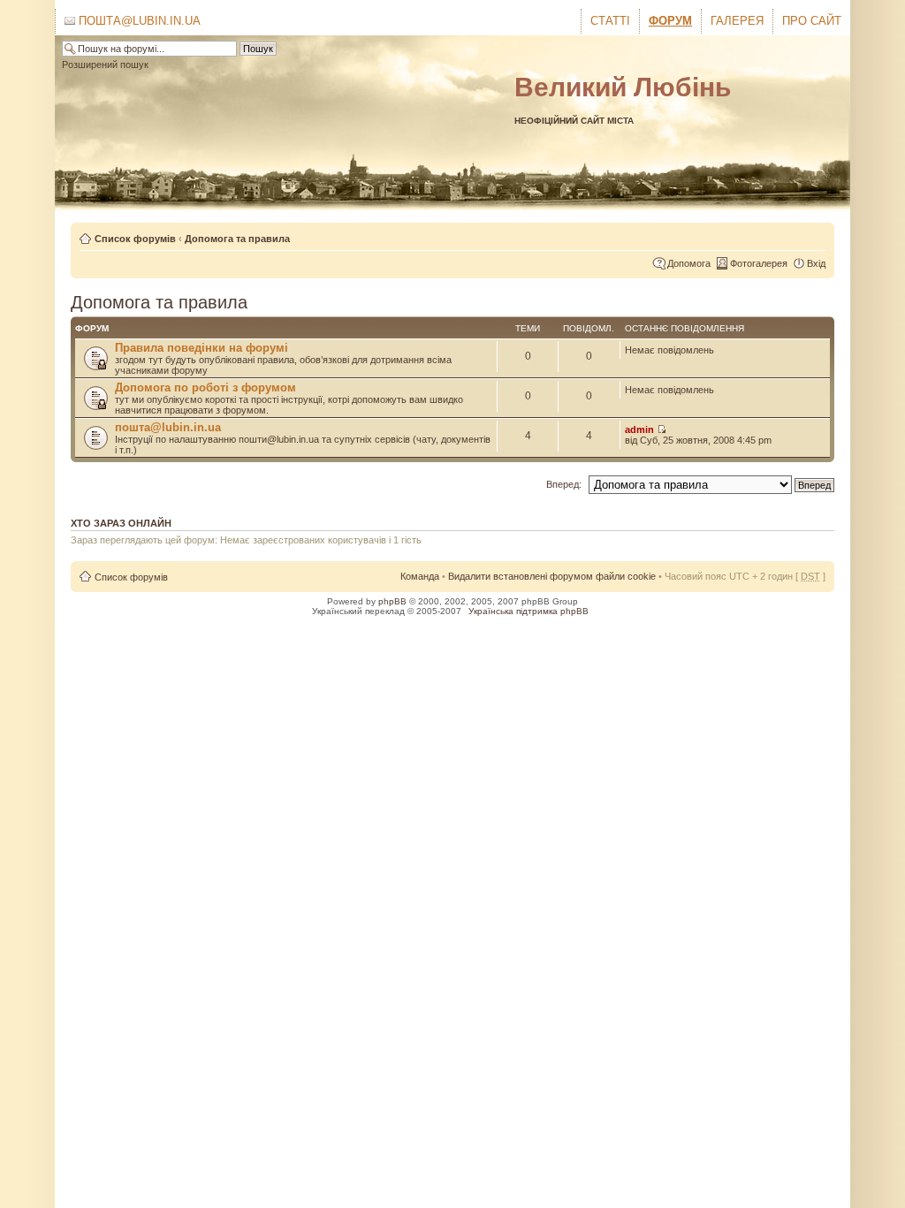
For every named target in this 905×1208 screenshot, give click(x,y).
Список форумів (135, 238)
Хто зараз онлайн (121, 523)
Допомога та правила (237, 238)
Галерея (737, 20)
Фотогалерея (758, 263)
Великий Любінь (622, 87)
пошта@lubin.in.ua (168, 427)
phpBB (392, 601)
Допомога (689, 263)
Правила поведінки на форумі (201, 347)
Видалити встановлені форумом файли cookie (552, 576)
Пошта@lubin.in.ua (138, 20)
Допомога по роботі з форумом (205, 387)
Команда (419, 576)
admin (639, 429)
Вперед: (564, 484)
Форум (670, 20)
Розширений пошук (105, 64)
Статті (610, 20)
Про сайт (811, 20)
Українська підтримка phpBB (528, 611)
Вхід (816, 263)
